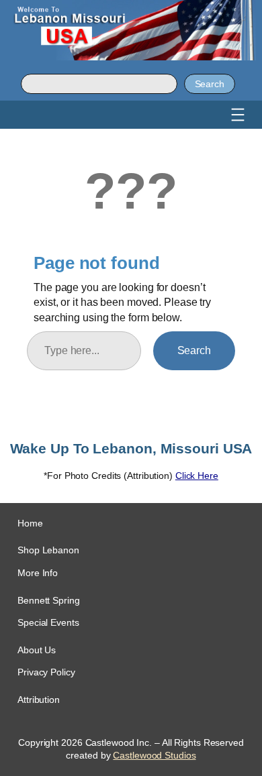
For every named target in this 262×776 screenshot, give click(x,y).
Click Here (196, 475)
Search (209, 83)
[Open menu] (238, 114)
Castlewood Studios (154, 755)
